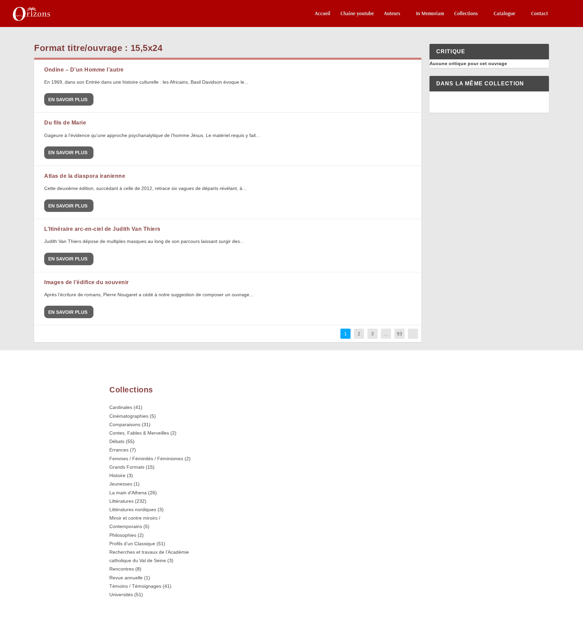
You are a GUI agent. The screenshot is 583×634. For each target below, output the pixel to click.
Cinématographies (128, 416)
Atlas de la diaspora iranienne (84, 176)
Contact (539, 14)
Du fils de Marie (65, 123)
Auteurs (392, 14)
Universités (121, 594)
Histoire (117, 475)
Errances (119, 449)
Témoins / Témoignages (135, 586)
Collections (466, 14)
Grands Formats (126, 467)
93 (399, 333)
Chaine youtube (357, 14)
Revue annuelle (126, 577)
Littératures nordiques (132, 509)
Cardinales (120, 407)
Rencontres (121, 569)
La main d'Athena (128, 492)
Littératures (121, 501)
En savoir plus (67, 99)
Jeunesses (120, 484)
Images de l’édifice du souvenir (86, 282)
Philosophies (122, 535)
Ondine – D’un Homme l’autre (84, 70)
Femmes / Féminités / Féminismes (146, 458)
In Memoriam (430, 14)
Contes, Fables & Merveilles (139, 433)
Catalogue (504, 14)
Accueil (322, 14)
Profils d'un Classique (132, 543)
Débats (116, 441)
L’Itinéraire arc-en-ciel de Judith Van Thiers (102, 229)
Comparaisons (124, 424)
